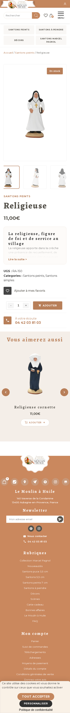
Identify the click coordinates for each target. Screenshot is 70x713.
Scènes (35, 599)
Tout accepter (36, 696)
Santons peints (18, 29)
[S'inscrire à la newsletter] (60, 519)
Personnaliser (36, 703)
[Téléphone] (14, 482)
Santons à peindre (51, 29)
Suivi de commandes (35, 646)
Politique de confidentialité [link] (36, 709)
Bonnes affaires (35, 610)
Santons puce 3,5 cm (35, 571)
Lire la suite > (17, 259)
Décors (19, 40)
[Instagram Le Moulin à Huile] (39, 529)
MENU (61, 18)
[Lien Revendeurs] (65, 482)
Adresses (35, 657)
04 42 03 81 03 (37, 541)
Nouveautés (35, 566)
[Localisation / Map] (25, 482)
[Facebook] (45, 482)
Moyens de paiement (35, 663)
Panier (35, 641)
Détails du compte (35, 668)
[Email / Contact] (35, 482)
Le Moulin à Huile (35, 615)
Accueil (8, 52)
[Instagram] (55, 482)
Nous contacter (37, 536)
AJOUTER (50, 305)
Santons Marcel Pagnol (51, 40)
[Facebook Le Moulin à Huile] (31, 529)
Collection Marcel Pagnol (35, 560)
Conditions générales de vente (35, 674)
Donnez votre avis (35, 679)
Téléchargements (35, 652)
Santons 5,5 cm (35, 577)
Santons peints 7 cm (35, 582)
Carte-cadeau (35, 604)
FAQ (35, 621)
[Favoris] (46, 15)
